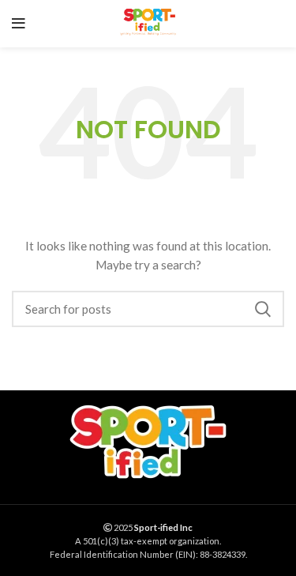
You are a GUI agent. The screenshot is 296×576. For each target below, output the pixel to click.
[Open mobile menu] (18, 24)
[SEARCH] (263, 309)
